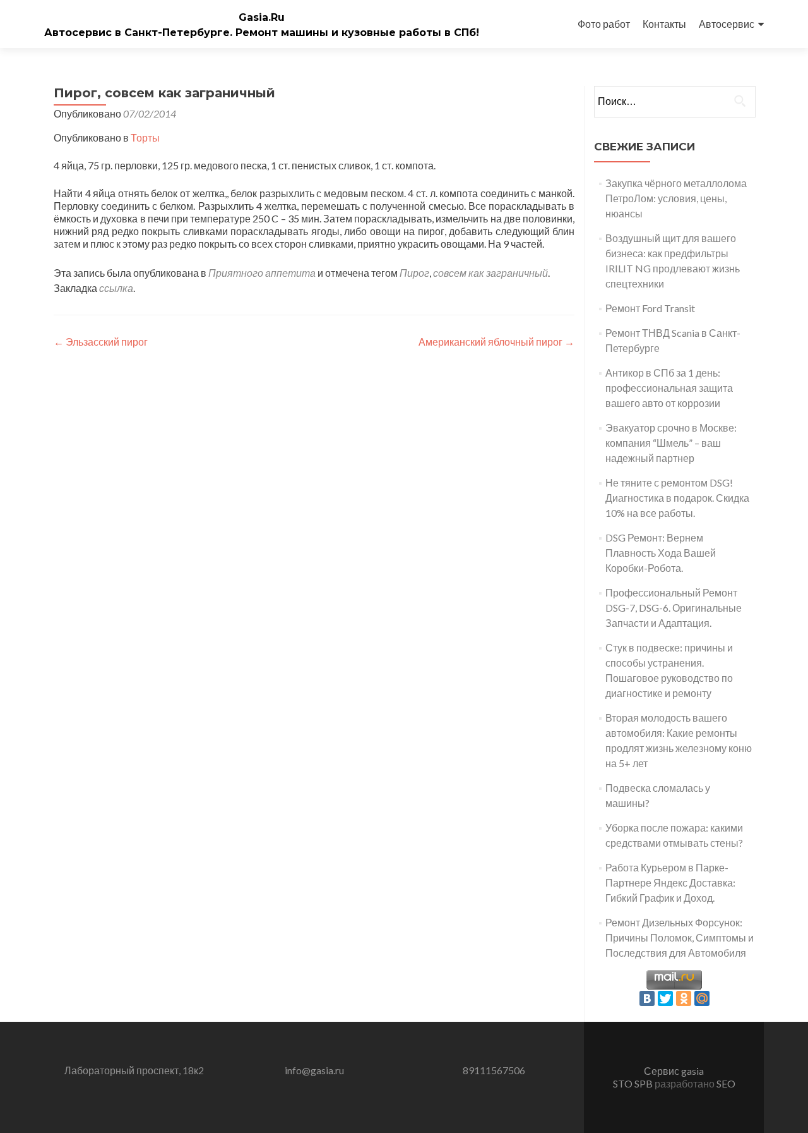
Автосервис (726, 24)
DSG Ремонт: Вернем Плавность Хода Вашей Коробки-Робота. (660, 552)
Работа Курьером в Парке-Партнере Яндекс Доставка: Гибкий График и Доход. (670, 882)
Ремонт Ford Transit (650, 308)
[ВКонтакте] (647, 998)
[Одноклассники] (683, 998)
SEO (725, 1083)
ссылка (116, 288)
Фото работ (604, 24)
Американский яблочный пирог (496, 342)
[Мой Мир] (702, 998)
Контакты (664, 24)
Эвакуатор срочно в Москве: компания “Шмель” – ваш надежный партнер (671, 442)
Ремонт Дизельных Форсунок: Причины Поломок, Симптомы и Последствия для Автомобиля (679, 937)
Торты (145, 137)
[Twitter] (665, 998)
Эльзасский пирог (101, 342)
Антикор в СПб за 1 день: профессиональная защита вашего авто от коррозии (669, 388)
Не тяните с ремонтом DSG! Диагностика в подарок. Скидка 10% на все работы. (677, 497)
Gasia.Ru (262, 17)
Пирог (414, 273)
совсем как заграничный (490, 273)
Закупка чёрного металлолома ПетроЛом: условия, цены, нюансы (676, 198)
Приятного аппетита (262, 273)
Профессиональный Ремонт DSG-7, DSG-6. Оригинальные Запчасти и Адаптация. (673, 607)
